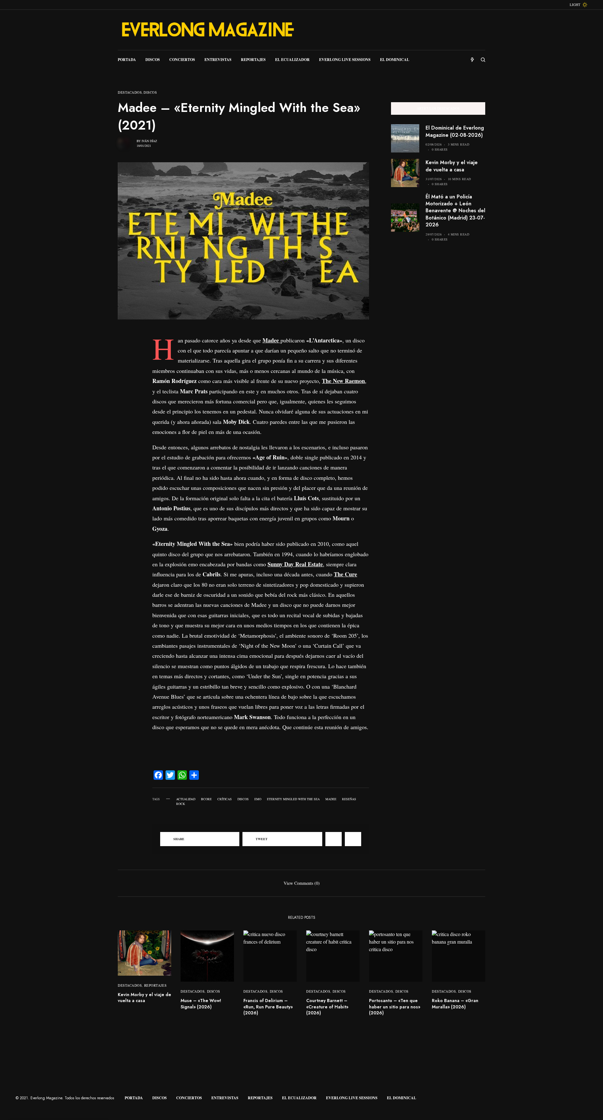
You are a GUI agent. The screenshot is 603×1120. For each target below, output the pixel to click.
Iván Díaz (149, 141)
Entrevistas (224, 1098)
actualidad (185, 799)
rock (180, 803)
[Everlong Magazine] (207, 30)
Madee (330, 799)
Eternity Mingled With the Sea (293, 799)
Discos (150, 92)
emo (257, 799)
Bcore (206, 799)
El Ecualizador (299, 1098)
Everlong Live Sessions (352, 1098)
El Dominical (401, 1098)
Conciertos (189, 1098)
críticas (224, 799)
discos (243, 799)
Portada (134, 1098)
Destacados (130, 92)
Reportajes (155, 985)
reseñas (349, 799)
